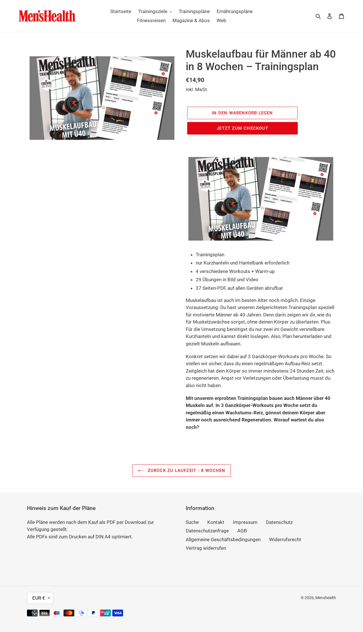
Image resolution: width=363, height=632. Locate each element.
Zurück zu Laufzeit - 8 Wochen (185, 470)
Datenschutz (279, 522)
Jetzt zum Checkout (242, 128)
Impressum (245, 522)
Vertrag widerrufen (206, 548)
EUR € (38, 598)
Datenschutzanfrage (207, 531)
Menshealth (325, 597)
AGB (242, 531)
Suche (192, 522)
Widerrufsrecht (285, 539)
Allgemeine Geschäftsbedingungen (223, 539)
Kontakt (215, 522)
